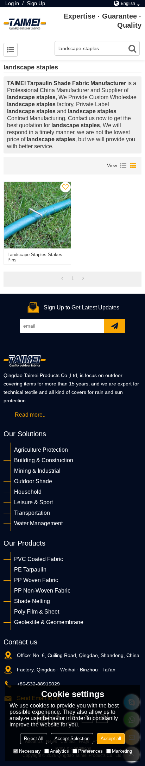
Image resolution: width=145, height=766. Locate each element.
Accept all (111, 738)
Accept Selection (72, 738)
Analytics (59, 751)
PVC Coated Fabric (38, 559)
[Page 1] (62, 278)
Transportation (32, 513)
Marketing (122, 751)
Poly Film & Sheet (36, 612)
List (123, 165)
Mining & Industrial (37, 471)
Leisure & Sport (33, 502)
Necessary (30, 751)
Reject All (33, 738)
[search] (132, 48)
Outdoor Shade (33, 481)
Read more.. (30, 415)
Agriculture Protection (41, 450)
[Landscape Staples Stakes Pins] (37, 215)
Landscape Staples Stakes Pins (34, 257)
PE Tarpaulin (30, 570)
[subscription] (114, 326)
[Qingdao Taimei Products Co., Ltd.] (25, 23)
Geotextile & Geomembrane (48, 622)
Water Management (38, 523)
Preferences (90, 751)
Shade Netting (32, 601)
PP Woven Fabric (36, 580)
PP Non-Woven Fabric (42, 591)
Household (28, 492)
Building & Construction (43, 460)
